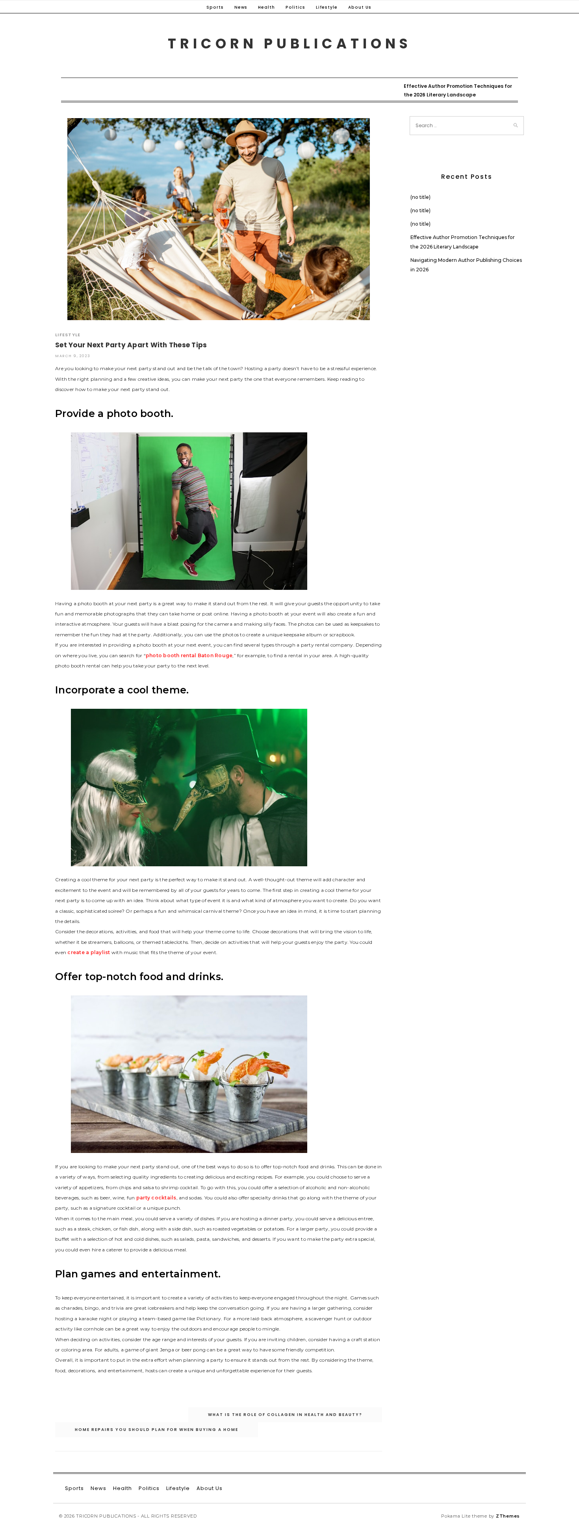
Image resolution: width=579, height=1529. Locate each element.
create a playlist (88, 952)
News (240, 7)
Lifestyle (327, 7)
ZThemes (508, 1516)
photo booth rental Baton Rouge (189, 655)
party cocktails (156, 1198)
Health (266, 7)
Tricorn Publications (290, 43)
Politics (295, 7)
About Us (359, 7)
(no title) (420, 197)
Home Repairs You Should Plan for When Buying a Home (156, 1430)
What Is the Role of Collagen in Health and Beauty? (285, 1415)
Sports (215, 7)
